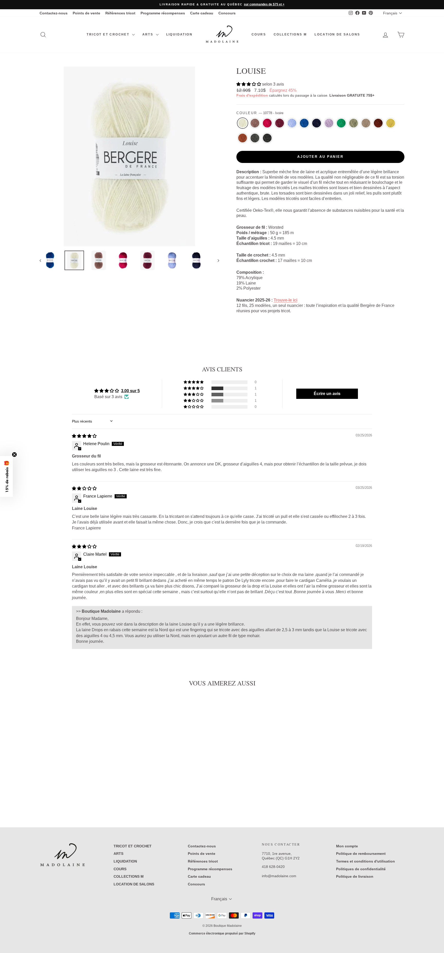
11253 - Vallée (341, 123)
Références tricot (120, 13)
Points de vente (86, 13)
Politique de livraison (354, 876)
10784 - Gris (255, 138)
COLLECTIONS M (290, 34)
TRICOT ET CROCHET (109, 34)
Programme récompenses (163, 13)
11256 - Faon (378, 123)
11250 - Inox (329, 123)
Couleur (259, 113)
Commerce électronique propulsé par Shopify (222, 933)
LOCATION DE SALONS (337, 34)
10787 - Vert (353, 123)
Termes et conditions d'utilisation (365, 861)
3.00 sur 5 (130, 391)
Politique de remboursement (361, 853)
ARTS (148, 34)
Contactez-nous (54, 13)
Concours (227, 13)
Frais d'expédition (252, 95)
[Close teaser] (14, 454)
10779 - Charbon (267, 138)
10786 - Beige (366, 123)
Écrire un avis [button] (327, 393)
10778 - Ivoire (242, 123)
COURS (259, 34)
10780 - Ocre (390, 123)
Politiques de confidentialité (361, 869)
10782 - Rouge (279, 123)
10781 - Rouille (242, 138)
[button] (249, 84)
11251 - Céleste (292, 123)
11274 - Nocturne (316, 123)
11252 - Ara (304, 123)
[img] (84, 436)
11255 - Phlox (267, 123)
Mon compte (347, 846)
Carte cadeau (201, 13)
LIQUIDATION (179, 34)
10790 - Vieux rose (255, 123)
